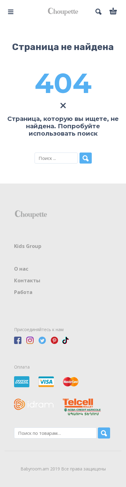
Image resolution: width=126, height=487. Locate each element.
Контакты (27, 280)
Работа (23, 292)
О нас (21, 268)
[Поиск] (104, 433)
